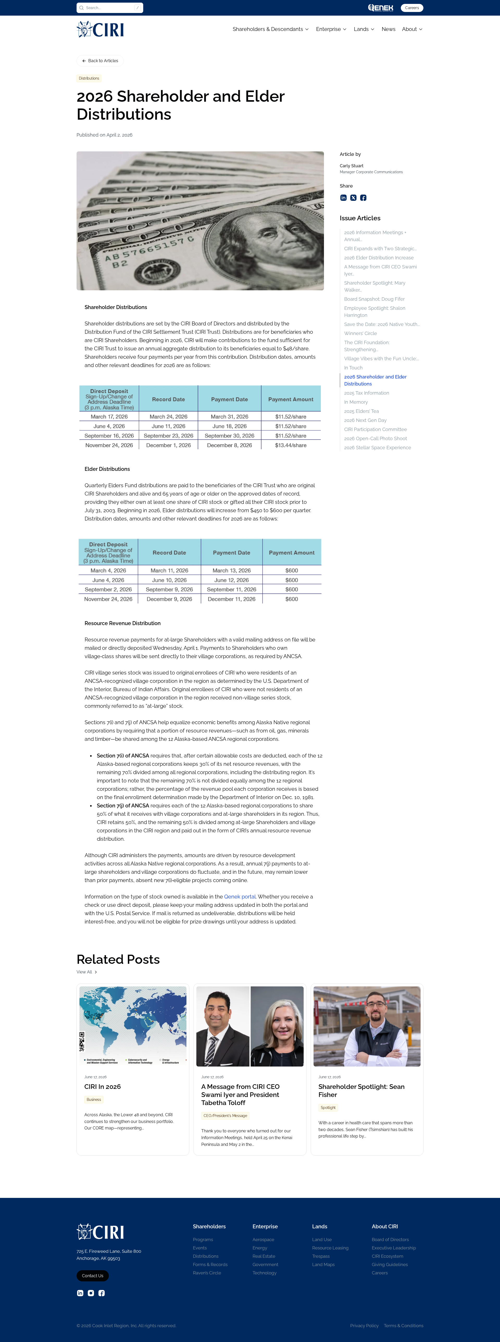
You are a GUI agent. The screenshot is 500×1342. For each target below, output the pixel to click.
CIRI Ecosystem (387, 1256)
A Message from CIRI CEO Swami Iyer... (380, 270)
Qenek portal (240, 897)
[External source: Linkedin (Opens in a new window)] (80, 1293)
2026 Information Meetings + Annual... (375, 236)
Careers (412, 8)
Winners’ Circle (360, 333)
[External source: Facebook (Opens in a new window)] (101, 1293)
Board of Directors (390, 1239)
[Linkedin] (343, 197)
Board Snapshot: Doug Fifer (374, 299)
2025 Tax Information (366, 393)
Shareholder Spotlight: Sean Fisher (361, 1091)
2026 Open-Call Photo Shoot (375, 438)
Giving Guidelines (390, 1264)
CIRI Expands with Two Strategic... (380, 248)
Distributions (205, 1256)
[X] (353, 197)
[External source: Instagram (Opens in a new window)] (91, 1293)
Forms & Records (210, 1264)
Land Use (322, 1239)
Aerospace (263, 1239)
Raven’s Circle (207, 1272)
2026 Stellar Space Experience (377, 447)
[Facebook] (363, 197)
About (409, 29)
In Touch (353, 367)
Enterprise (328, 29)
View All (84, 971)
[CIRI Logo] (100, 29)
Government (265, 1264)
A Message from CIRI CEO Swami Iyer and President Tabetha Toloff (240, 1095)
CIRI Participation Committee (375, 429)
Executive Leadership (394, 1247)
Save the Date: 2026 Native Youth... (382, 324)
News (389, 29)
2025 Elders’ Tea (361, 411)
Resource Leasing (330, 1247)
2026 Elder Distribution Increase (379, 257)
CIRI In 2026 (102, 1086)
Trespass (321, 1256)
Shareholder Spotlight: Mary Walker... (374, 286)
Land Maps (323, 1264)
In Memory (356, 402)
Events (200, 1247)
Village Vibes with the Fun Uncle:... (381, 358)
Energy (260, 1247)
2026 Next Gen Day (365, 420)
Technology (265, 1272)
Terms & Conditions (403, 1325)
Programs (203, 1239)
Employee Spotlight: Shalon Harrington (374, 311)
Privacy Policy (364, 1325)
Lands (361, 29)
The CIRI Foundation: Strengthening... (367, 346)
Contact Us (92, 1275)
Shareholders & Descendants (268, 29)
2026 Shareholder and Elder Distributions (375, 380)
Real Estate (264, 1256)
